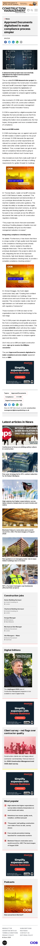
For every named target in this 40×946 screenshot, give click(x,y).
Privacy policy (8, 935)
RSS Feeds (24, 930)
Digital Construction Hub (13, 400)
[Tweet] (9, 42)
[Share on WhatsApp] (17, 42)
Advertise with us (9, 930)
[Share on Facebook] (5, 42)
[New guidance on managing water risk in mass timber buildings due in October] (20, 547)
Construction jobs (14, 595)
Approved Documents (18, 393)
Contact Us (24, 933)
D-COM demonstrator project (23, 80)
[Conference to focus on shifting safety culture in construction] (20, 435)
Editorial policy (26, 935)
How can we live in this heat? (13, 915)
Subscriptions (26, 928)
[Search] (32, 10)
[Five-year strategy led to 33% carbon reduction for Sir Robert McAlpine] (20, 462)
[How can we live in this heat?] (18, 899)
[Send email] (21, 42)
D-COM (19, 397)
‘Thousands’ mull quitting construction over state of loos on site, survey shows (21, 825)
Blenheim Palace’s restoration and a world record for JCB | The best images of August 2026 (22, 843)
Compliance (9, 397)
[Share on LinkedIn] (13, 42)
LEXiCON (12, 328)
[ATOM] (11, 942)
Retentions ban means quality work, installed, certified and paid (20, 817)
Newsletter (7, 928)
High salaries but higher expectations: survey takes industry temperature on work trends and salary (21, 808)
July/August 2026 (13, 689)
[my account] (28, 10)
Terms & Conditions (10, 933)
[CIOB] (29, 943)
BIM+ (10, 357)
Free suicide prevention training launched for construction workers (20, 834)
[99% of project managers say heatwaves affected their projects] (20, 574)
